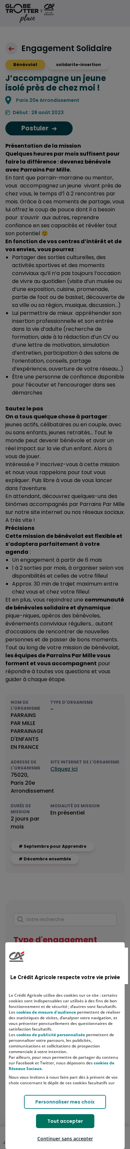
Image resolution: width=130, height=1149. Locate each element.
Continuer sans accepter (65, 1138)
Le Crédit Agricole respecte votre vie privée (65, 977)
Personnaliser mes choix (65, 1102)
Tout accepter (65, 1121)
